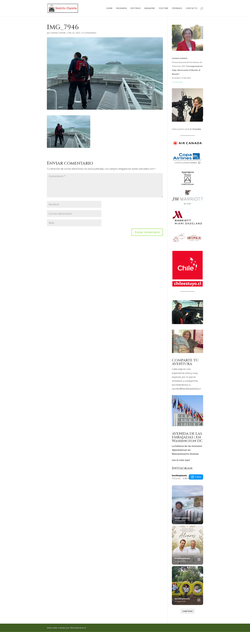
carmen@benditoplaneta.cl (186, 388)
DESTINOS (135, 8)
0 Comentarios (89, 32)
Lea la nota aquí (181, 460)
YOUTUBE (163, 8)
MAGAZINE (149, 8)
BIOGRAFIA (121, 8)
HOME (109, 8)
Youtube (196, 129)
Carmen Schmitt (58, 32)
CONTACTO (191, 8)
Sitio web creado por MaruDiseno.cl (66, 627)
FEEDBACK (177, 8)
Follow (198, 477)
